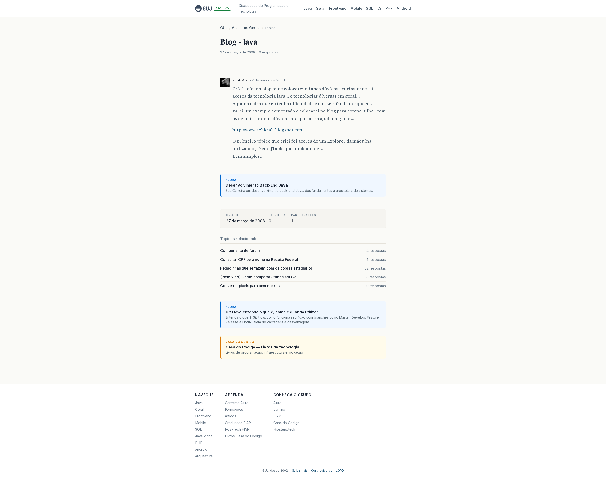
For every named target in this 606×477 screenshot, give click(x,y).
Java (307, 8)
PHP (389, 8)
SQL (369, 8)
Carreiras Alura (236, 403)
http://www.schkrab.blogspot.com (268, 130)
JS (379, 8)
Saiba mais (299, 470)
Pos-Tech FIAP (237, 429)
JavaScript (203, 436)
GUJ (224, 28)
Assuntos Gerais (246, 28)
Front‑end (338, 8)
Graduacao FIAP (238, 423)
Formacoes (234, 409)
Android (404, 8)
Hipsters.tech (284, 429)
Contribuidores (321, 470)
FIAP (277, 416)
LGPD (340, 470)
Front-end (203, 416)
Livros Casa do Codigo (243, 436)
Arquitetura (204, 456)
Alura (277, 403)
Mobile (356, 8)
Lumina (279, 409)
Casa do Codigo (286, 423)
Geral (320, 8)
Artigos (230, 416)
